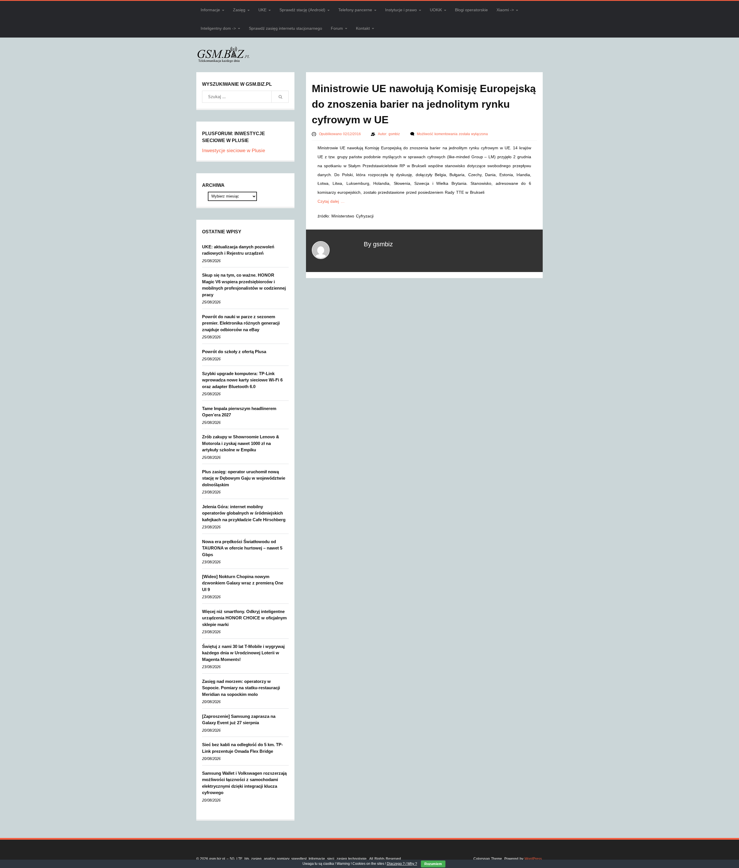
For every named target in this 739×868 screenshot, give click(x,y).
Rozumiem (433, 864)
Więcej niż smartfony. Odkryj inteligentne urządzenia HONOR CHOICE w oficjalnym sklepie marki (244, 618)
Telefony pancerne (355, 10)
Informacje (210, 10)
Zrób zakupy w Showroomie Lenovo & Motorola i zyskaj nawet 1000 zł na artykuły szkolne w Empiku (240, 443)
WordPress (533, 859)
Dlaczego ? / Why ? (402, 864)
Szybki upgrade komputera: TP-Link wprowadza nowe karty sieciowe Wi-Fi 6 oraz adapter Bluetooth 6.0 (242, 380)
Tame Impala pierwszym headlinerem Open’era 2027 (239, 412)
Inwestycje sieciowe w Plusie (233, 150)
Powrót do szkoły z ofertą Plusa (234, 351)
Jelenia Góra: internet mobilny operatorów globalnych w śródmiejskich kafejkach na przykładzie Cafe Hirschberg (243, 513)
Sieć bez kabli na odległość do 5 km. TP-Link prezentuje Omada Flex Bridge (242, 748)
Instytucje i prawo (401, 10)
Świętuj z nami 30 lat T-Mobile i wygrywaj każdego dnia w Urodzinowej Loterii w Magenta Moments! (243, 653)
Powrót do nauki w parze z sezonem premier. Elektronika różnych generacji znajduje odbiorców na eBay (241, 323)
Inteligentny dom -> (218, 28)
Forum (337, 28)
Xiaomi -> (505, 10)
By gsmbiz (378, 244)
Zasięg (239, 10)
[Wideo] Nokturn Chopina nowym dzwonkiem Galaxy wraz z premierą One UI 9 (242, 583)
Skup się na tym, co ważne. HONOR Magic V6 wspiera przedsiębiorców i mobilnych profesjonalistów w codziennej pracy (244, 285)
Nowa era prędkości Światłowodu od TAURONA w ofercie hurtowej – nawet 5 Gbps (242, 548)
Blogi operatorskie (471, 10)
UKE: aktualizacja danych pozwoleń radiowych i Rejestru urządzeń (238, 250)
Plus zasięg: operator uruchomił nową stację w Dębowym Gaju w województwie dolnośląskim (243, 478)
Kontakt (363, 28)
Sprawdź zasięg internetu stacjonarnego (285, 28)
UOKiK (436, 10)
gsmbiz (395, 134)
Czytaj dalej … (331, 201)
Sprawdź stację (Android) (302, 10)
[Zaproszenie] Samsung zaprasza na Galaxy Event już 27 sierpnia (238, 719)
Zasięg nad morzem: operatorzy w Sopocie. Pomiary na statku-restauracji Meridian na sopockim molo (241, 688)
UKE (262, 10)
